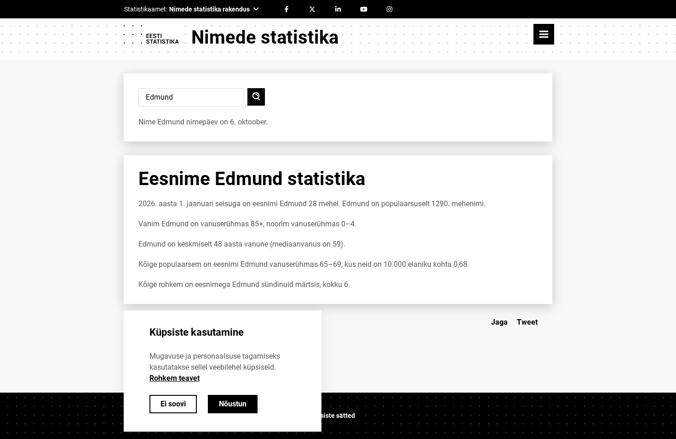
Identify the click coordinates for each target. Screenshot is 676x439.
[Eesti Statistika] (151, 38)
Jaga (499, 322)
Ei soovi (173, 404)
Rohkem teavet (174, 378)
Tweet (527, 322)
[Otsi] (256, 97)
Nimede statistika (264, 37)
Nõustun (232, 404)
